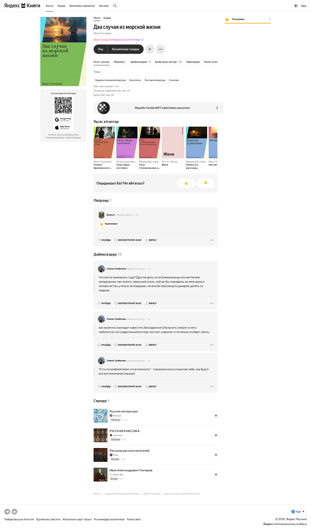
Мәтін (97, 17)
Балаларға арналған (82, 5)
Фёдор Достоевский (151, 161)
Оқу (100, 49)
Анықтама (133, 519)
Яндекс (268, 524)
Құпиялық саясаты (48, 519)
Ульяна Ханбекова (116, 269)
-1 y (148, 269)
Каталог (104, 5)
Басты (49, 5)
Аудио (61, 5)
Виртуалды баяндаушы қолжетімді (117, 39)
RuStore (52, 134)
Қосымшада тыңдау (125, 49)
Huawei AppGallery (55, 137)
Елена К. (111, 215)
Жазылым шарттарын (77, 519)
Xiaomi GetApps (73, 137)
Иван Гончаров (102, 33)
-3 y (137, 215)
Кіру (304, 5)
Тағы (97, 72)
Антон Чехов (169, 161)
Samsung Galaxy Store (68, 134)
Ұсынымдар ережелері (109, 519)
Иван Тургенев (103, 161)
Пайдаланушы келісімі (19, 519)
